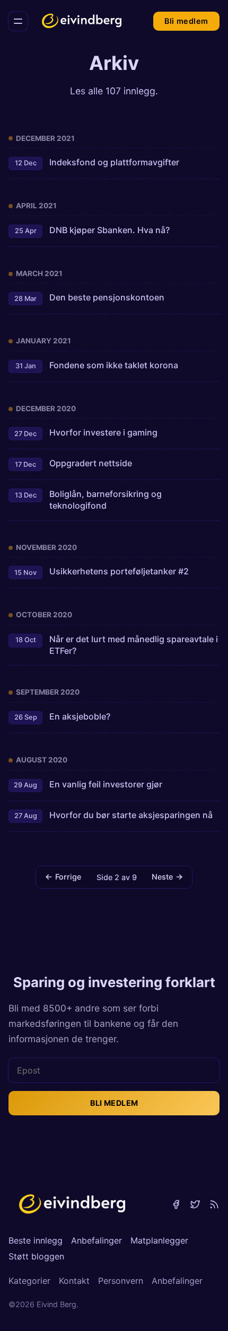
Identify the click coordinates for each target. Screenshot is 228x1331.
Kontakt (74, 1280)
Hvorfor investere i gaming (103, 432)
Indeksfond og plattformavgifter (114, 162)
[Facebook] (176, 1204)
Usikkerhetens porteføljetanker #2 (119, 571)
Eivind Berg (56, 1304)
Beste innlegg (35, 1240)
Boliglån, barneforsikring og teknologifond (105, 500)
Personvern (120, 1280)
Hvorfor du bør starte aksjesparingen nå (131, 815)
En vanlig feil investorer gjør (105, 784)
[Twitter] (195, 1204)
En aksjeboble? (79, 716)
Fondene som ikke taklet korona (113, 365)
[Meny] (18, 21)
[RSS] (214, 1204)
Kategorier (29, 1280)
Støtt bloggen (36, 1256)
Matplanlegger (159, 1240)
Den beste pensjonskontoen (106, 297)
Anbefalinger (96, 1240)
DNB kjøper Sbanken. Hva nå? (109, 230)
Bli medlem (186, 20)
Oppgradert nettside (90, 463)
